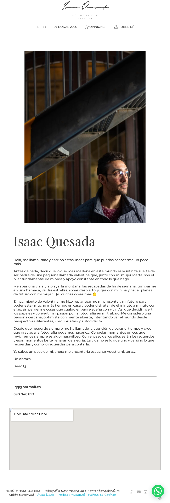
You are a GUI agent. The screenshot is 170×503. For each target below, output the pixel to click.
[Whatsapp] (132, 492)
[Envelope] (139, 492)
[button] (158, 491)
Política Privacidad (71, 494)
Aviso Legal (45, 494)
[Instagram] (146, 492)
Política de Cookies (102, 494)
